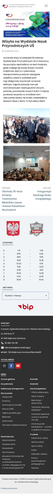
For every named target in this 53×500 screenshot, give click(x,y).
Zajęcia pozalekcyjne (11, 413)
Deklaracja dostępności (12, 388)
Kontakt (34, 379)
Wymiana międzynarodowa (14, 425)
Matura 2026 (8, 409)
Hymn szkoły (37, 446)
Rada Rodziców (9, 440)
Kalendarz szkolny (39, 454)
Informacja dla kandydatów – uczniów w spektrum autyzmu (41, 427)
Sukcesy (35, 468)
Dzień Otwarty (37, 396)
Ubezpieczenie (8, 444)
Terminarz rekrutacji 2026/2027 (40, 408)
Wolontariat (7, 421)
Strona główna (8, 379)
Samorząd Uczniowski (11, 405)
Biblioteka (6, 417)
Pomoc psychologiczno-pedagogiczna (38, 461)
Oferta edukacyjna (39, 392)
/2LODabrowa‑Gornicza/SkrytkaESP (24, 352)
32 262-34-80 (11, 343)
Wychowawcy (8, 452)
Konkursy (6, 401)
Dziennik (34, 384)
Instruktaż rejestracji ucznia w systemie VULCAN (40, 417)
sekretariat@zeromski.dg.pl (17, 347)
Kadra (34, 450)
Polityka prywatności (9, 488)
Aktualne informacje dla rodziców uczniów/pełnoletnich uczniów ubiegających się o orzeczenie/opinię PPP (13, 462)
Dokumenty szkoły (39, 438)
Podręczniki (7, 397)
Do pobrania (7, 384)
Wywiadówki (7, 448)
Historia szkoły (37, 442)
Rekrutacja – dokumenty (37, 402)
